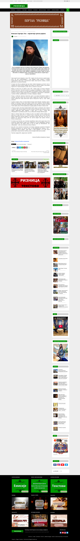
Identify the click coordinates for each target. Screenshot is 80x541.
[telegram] (66, 465)
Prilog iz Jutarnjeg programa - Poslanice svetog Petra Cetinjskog (65, 455)
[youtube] (62, 465)
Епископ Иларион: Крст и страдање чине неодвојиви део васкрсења (63, 305)
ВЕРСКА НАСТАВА (42, 9)
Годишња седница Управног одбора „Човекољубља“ (61, 274)
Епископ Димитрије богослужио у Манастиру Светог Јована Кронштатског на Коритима (62, 299)
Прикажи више (46, 159)
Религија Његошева (61, 403)
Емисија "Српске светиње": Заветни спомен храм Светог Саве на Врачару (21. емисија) (63, 292)
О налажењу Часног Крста (63, 258)
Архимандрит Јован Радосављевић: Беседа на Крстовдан (62, 279)
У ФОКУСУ (19, 9)
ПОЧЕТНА (11, 1)
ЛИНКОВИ (19, 1)
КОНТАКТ (24, 1)
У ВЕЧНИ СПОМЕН (55, 9)
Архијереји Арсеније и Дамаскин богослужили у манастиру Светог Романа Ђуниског (30, 171)
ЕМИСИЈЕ (30, 9)
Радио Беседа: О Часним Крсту (62, 269)
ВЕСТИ (49, 9)
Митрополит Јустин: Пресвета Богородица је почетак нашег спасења (17, 170)
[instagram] (58, 465)
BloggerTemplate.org (33, 539)
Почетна (12, 31)
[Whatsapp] (22, 147)
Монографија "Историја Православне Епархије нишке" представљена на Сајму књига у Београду (62, 377)
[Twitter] (20, 147)
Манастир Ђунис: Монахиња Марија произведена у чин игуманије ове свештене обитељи (62, 415)
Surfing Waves (68, 34)
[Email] (27, 147)
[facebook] (55, 465)
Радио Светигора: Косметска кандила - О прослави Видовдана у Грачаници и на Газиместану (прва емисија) (62, 397)
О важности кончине (62, 427)
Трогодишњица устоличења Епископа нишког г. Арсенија (62, 409)
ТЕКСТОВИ (24, 9)
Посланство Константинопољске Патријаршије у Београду (62, 370)
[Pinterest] (24, 147)
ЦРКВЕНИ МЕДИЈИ (29, 1)
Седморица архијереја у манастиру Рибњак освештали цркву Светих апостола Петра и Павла (62, 384)
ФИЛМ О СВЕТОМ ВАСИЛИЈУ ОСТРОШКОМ (60, 536)
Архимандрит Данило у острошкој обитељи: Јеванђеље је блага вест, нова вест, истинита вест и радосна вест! (63, 252)
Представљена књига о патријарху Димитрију (62, 264)
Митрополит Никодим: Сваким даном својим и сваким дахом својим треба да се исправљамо (43, 171)
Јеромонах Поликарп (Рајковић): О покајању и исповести (62, 389)
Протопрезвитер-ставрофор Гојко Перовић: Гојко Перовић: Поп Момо (63, 285)
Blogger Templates (19, 539)
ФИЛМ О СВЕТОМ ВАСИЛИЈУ (37, 1)
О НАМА (15, 1)
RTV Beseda (55, 455)
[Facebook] (18, 147)
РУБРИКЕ (62, 9)
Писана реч (17, 31)
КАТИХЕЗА (35, 9)
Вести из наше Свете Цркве (21, 144)
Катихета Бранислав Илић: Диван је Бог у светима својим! (62, 422)
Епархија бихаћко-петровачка (22, 141)
